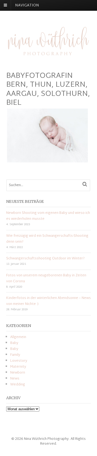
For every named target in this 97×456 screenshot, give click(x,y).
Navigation (27, 5)
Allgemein (18, 337)
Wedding (17, 384)
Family (15, 355)
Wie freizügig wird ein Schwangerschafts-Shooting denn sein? (47, 239)
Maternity (18, 367)
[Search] (84, 184)
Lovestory (18, 361)
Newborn (17, 373)
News (14, 378)
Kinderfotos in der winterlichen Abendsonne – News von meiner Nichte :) (48, 301)
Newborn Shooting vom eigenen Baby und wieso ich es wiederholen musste (48, 216)
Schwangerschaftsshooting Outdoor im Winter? (45, 259)
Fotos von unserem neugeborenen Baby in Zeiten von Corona (46, 278)
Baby (14, 343)
